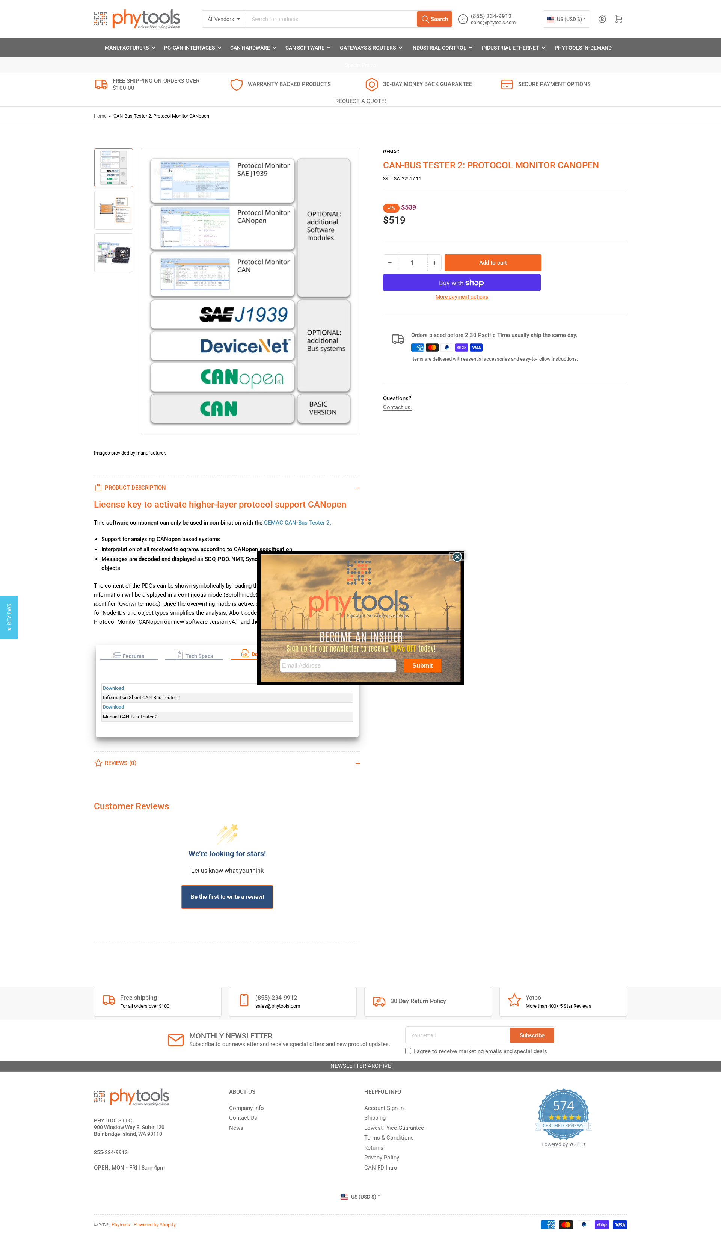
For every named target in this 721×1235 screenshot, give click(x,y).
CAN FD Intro (380, 1167)
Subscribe (532, 1035)
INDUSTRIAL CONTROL (438, 48)
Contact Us (243, 1117)
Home (100, 116)
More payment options (462, 297)
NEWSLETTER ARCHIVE (360, 1066)
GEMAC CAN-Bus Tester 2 (297, 522)
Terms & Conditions (389, 1137)
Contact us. (397, 407)
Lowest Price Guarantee (394, 1128)
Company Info (246, 1108)
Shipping (375, 1117)
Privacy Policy (381, 1157)
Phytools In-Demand (583, 48)
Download (113, 688)
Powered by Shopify (155, 1224)
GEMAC (391, 151)
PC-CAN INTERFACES (189, 48)
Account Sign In (384, 1108)
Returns (373, 1147)
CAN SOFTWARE (304, 48)
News (236, 1128)
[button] (129, 655)
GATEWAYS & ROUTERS (368, 48)
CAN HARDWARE (250, 48)
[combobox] (349, 19)
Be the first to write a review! (227, 896)
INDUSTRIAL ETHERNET (510, 48)
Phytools (121, 1224)
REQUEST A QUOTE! (360, 101)
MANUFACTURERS (127, 48)
